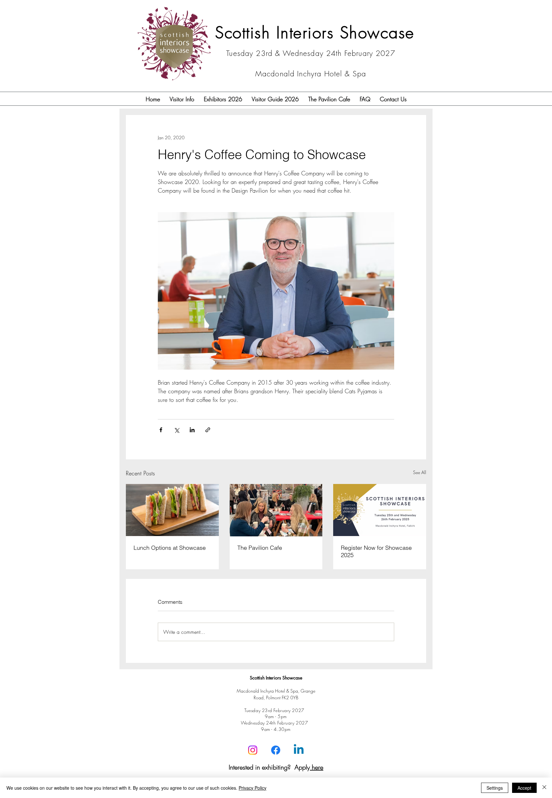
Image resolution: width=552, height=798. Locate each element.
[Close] (544, 788)
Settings (495, 788)
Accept (524, 788)
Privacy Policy (252, 788)
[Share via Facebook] (161, 430)
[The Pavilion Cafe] (276, 510)
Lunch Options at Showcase (170, 547)
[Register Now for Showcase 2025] (379, 510)
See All (419, 472)
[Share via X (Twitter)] (176, 430)
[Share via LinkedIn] (192, 430)
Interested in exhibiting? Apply (276, 767)
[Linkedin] (299, 750)
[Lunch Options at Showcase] (172, 510)
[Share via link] (208, 430)
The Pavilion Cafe (259, 547)
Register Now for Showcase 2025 (376, 551)
